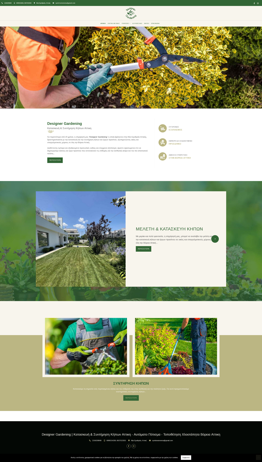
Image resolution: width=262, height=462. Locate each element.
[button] (19, 68)
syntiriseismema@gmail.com (65, 3)
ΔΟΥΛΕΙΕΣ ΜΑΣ (137, 23)
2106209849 (7, 3)
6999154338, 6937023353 (23, 3)
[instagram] (257, 3)
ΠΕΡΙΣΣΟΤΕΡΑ (55, 160)
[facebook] (254, 3)
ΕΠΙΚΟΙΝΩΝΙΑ (155, 23)
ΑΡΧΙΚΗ (103, 23)
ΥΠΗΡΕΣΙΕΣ (125, 23)
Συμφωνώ (186, 457)
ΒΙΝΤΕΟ (146, 23)
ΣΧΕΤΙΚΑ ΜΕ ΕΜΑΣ (114, 23)
